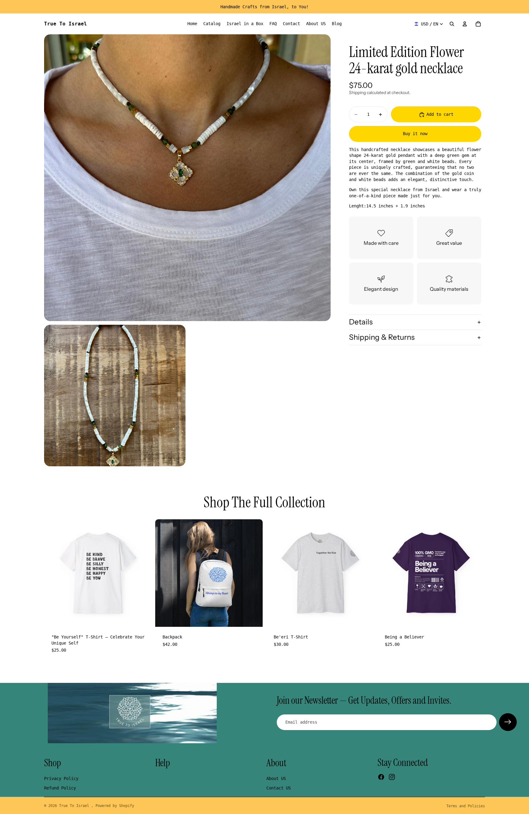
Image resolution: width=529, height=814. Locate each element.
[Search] (452, 24)
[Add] (253, 617)
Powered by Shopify (115, 806)
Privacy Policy (61, 778)
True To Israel (75, 806)
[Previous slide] (53, 573)
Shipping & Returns (382, 337)
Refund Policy (60, 788)
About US (276, 778)
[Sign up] (508, 722)
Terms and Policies (465, 806)
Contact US (278, 788)
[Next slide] (142, 573)
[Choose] (142, 617)
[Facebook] (381, 777)
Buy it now (415, 133)
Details (361, 322)
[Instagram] (392, 777)
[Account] (464, 24)
